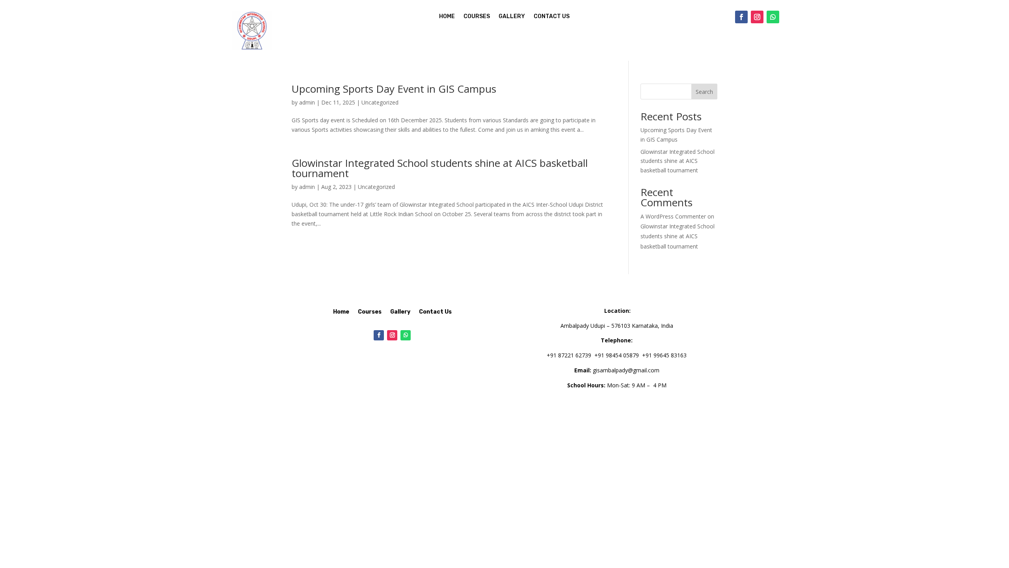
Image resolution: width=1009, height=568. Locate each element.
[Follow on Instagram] (757, 17)
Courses (477, 17)
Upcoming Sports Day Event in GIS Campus (394, 89)
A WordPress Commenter (673, 216)
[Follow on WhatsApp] (773, 17)
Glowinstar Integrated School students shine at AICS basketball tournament (440, 168)
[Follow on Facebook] (741, 17)
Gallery (512, 17)
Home (447, 17)
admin (307, 102)
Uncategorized (379, 102)
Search (704, 91)
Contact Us (552, 17)
